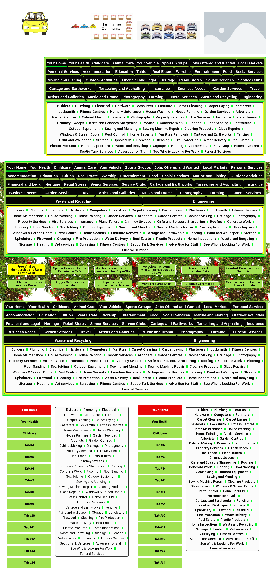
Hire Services (200, 117)
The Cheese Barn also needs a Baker (26, 283)
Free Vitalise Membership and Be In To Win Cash (26, 270)
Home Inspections (95, 146)
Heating (177, 146)
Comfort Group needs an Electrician (243, 269)
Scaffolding (242, 123)
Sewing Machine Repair (161, 129)
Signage (159, 146)
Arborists (243, 111)
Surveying (221, 146)
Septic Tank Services (96, 151)
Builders (63, 106)
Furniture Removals (173, 134)
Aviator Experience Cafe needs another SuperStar (113, 269)
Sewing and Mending (121, 129)
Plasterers (243, 106)
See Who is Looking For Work (176, 151)
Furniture (165, 106)
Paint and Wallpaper (75, 140)
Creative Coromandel (200, 284)
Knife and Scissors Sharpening (113, 123)
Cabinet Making (94, 117)
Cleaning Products (198, 129)
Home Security (141, 134)
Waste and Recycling (131, 146)
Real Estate (241, 140)
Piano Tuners (246, 117)
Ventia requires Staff (157, 284)
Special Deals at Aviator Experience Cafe (69, 269)
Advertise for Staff (133, 151)
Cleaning (162, 140)
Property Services (170, 117)
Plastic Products (63, 146)
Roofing (149, 123)
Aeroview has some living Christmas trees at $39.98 (157, 270)
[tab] (56, 63)
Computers (144, 106)
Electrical (102, 106)
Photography (141, 117)
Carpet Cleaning (190, 106)
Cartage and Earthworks (213, 134)
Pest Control (115, 134)
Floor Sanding (217, 123)
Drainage (118, 117)
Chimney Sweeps (70, 123)
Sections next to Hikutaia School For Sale (243, 283)
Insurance (223, 117)
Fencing (243, 134)
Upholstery (122, 140)
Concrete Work (171, 123)
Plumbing (82, 106)
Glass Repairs (229, 129)
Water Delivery (214, 140)
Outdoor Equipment (84, 129)
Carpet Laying (218, 106)
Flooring (195, 123)
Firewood (143, 140)
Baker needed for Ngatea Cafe (200, 269)
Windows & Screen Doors (80, 134)
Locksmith (67, 111)
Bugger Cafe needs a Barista (70, 283)
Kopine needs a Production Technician (113, 283)
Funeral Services (218, 151)
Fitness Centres (92, 111)
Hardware (122, 106)
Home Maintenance (125, 111)
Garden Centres (64, 117)
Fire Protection (186, 140)
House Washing (158, 111)
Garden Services (217, 111)
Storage (102, 140)
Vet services (198, 146)
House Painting (187, 111)
